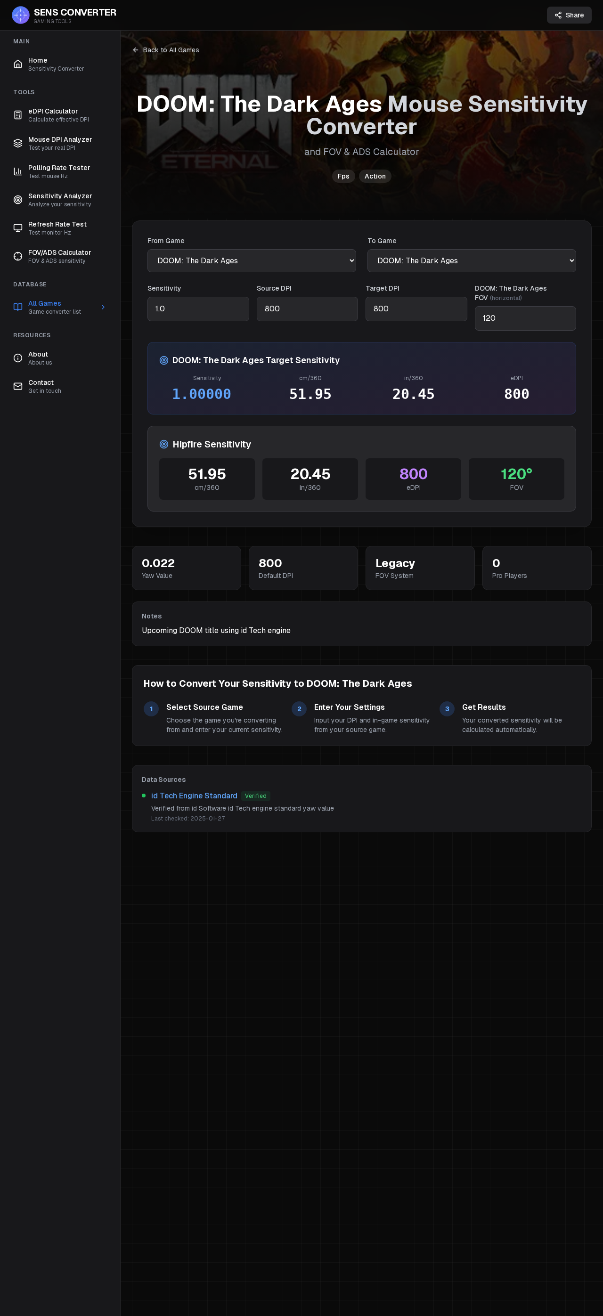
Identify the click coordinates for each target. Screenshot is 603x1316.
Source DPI (274, 288)
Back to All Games (171, 50)
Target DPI (382, 288)
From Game (166, 240)
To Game (382, 240)
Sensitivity (164, 288)
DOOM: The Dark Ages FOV (511, 293)
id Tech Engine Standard (194, 796)
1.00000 (201, 394)
